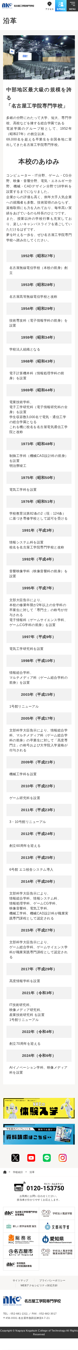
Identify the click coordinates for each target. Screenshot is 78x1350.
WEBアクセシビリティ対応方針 (39, 1285)
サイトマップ (20, 1280)
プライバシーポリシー (52, 1280)
